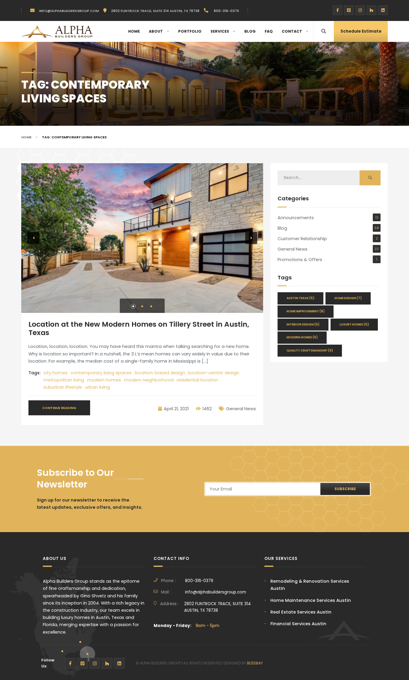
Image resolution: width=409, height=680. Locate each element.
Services (219, 31)
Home (134, 31)
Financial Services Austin (298, 624)
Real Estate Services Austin (300, 612)
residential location (197, 380)
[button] (133, 306)
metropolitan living (63, 380)
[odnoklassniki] (371, 10)
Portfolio (190, 31)
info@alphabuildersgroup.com (69, 10)
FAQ (269, 31)
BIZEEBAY (255, 663)
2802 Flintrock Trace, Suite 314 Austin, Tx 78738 (155, 10)
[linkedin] (383, 10)
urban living (97, 387)
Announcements (296, 218)
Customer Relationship (302, 239)
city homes (55, 373)
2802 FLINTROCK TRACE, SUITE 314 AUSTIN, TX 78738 (217, 607)
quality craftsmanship (310, 350)
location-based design (160, 373)
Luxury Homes (354, 324)
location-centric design (213, 373)
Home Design (348, 298)
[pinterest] (349, 10)
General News (241, 409)
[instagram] (360, 10)
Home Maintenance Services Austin (310, 600)
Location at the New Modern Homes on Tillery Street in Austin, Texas (138, 328)
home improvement (306, 311)
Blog (250, 31)
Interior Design (303, 324)
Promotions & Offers (300, 260)
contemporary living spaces (101, 373)
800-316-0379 (226, 10)
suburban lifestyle (62, 387)
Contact (292, 31)
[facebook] (337, 10)
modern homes (104, 380)
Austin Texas (300, 298)
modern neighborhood (149, 380)
